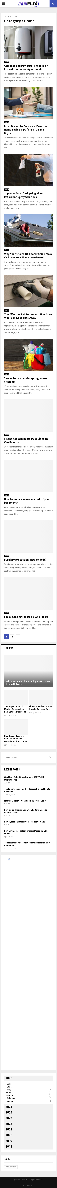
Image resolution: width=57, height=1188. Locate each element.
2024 (9, 1112)
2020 (9, 1135)
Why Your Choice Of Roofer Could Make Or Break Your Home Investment (28, 256)
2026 (9, 1078)
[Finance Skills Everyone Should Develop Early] (41, 697)
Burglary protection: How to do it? (25, 559)
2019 (9, 1141)
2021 (9, 1129)
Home (7, 62)
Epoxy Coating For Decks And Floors (26, 617)
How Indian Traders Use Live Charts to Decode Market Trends (15, 738)
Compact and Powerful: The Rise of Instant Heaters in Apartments (26, 67)
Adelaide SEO (11, 1167)
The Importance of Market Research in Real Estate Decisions (15, 709)
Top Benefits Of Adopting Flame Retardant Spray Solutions (24, 195)
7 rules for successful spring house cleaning (25, 380)
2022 (9, 1124)
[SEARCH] (50, 757)
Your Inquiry (27, 1185)
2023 (9, 1118)
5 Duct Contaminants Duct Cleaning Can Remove (26, 440)
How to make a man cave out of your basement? (27, 501)
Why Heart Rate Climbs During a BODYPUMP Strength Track (28, 683)
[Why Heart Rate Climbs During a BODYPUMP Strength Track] (28, 671)
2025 (9, 1107)
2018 (9, 1146)
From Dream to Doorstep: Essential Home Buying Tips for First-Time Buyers (25, 129)
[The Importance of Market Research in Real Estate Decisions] (16, 697)
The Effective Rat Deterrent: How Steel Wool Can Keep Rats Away (28, 316)
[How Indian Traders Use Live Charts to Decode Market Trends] (16, 727)
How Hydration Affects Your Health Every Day (24, 822)
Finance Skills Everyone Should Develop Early (41, 708)
